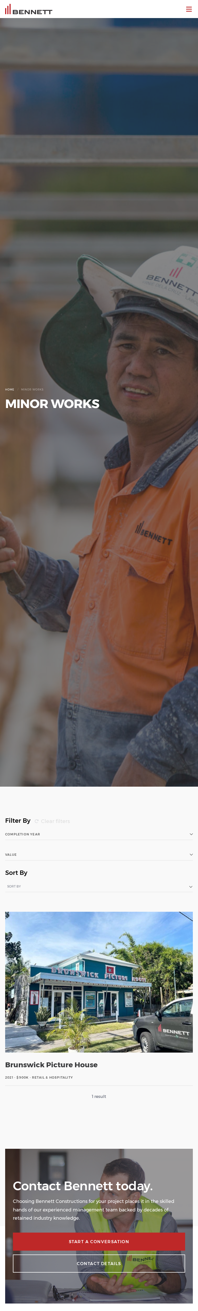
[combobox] (99, 886)
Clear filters (55, 821)
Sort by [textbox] (14, 886)
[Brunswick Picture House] (99, 999)
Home (9, 390)
